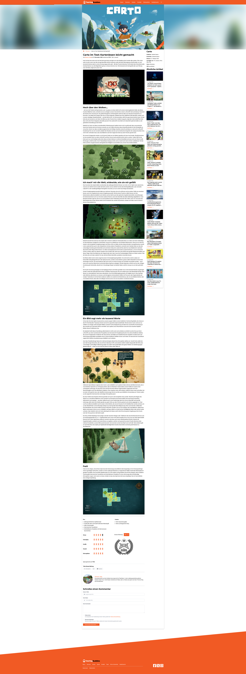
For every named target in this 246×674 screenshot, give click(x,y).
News (121, 2)
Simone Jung (88, 57)
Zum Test (149, 148)
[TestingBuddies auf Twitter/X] (158, 665)
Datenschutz (102, 616)
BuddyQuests (155, 2)
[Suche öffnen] (161, 2)
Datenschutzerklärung (115, 616)
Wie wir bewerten (114, 664)
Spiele (98, 664)
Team (107, 664)
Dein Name (85, 597)
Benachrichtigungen (103, 620)
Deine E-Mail (86, 592)
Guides (133, 2)
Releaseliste (146, 2)
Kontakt (139, 2)
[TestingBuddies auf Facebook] (154, 665)
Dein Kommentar (86, 603)
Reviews (127, 2)
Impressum (85, 668)
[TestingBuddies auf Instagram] (161, 665)
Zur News (149, 88)
